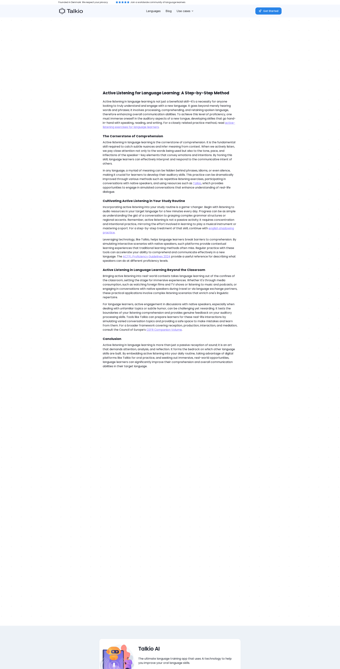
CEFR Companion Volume (164, 330)
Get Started (270, 11)
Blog (169, 11)
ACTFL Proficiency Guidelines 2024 (146, 256)
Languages (153, 11)
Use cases (183, 11)
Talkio (197, 183)
